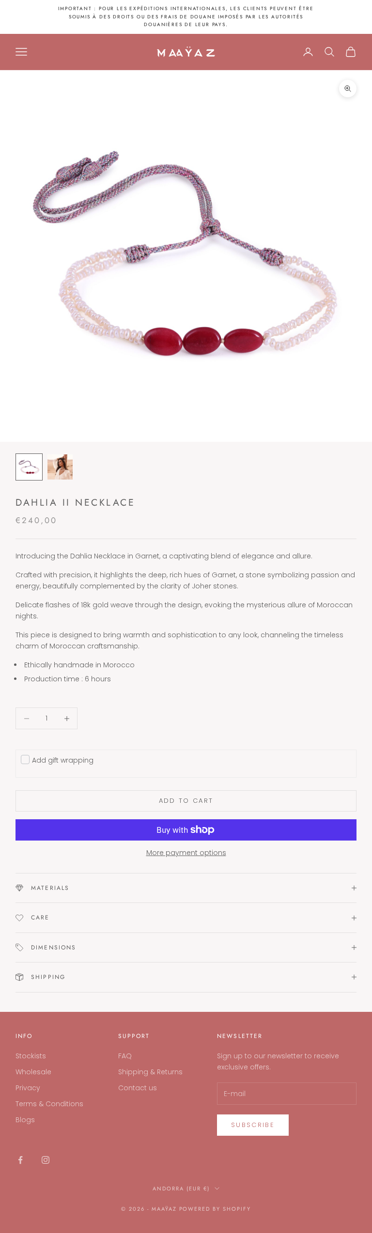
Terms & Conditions (49, 1104)
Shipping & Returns (150, 1072)
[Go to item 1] (29, 467)
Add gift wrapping (62, 760)
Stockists (31, 1056)
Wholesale (33, 1072)
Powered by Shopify (215, 1209)
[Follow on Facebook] (20, 1160)
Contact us (137, 1088)
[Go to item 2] (60, 467)
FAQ (125, 1056)
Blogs (25, 1120)
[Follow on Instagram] (45, 1160)
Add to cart (186, 800)
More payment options (186, 852)
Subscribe (253, 1124)
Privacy (28, 1088)
